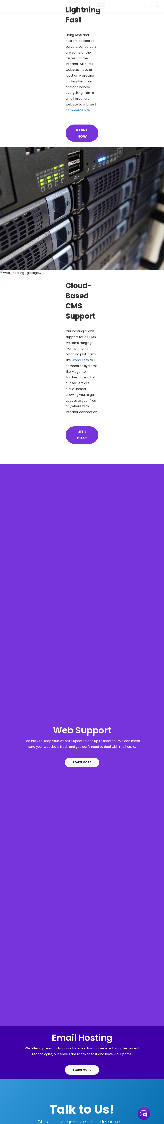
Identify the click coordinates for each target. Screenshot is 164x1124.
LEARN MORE (82, 762)
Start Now (82, 133)
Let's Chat (82, 435)
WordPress (80, 360)
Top (154, 1114)
